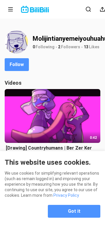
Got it (74, 211)
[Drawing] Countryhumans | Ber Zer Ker (49, 148)
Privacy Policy (66, 195)
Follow (17, 64)
